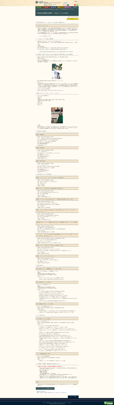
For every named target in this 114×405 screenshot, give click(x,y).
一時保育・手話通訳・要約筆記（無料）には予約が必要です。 (59, 47)
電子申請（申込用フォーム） (45, 90)
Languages (65, 2)
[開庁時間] (45, 5)
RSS (59, 402)
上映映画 (44, 51)
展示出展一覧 (65, 51)
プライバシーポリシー (63, 402)
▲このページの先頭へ (73, 396)
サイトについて (69, 402)
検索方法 (76, 1)
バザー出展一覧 (70, 51)
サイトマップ (44, 402)
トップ (37, 9)
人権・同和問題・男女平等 (45, 9)
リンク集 (52, 402)
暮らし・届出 (39, 7)
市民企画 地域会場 (49, 51)
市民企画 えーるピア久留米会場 (57, 51)
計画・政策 (75, 7)
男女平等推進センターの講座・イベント (55, 9)
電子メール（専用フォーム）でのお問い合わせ (59, 392)
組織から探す (48, 402)
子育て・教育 (46, 7)
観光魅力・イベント (60, 7)
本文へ (45, 1)
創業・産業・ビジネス (68, 7)
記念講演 (40, 51)
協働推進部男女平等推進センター (42, 391)
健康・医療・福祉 (53, 7)
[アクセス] (60, 2)
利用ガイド (56, 402)
